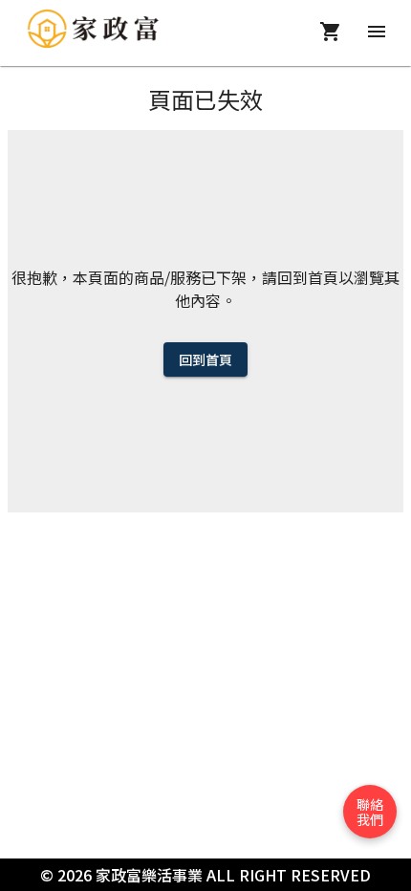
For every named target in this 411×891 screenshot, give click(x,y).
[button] (370, 811)
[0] (334, 31)
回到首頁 (205, 359)
